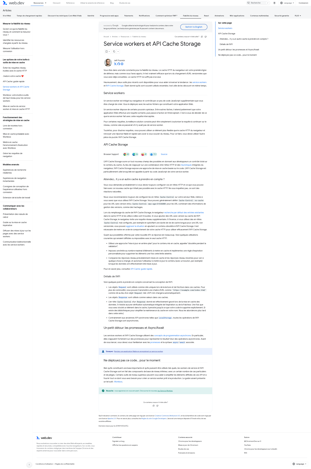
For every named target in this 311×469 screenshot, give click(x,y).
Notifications (144, 16)
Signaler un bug (118, 441)
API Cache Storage (115, 86)
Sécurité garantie (282, 16)
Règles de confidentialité (64, 464)
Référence (70, 3)
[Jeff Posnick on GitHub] (118, 65)
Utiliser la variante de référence (92, 3)
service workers (200, 82)
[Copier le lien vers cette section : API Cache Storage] (130, 144)
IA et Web (7, 16)
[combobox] (258, 3)
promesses (155, 342)
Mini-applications (237, 16)
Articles (7, 10)
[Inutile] (205, 37)
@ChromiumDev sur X (252, 441)
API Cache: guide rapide (141, 269)
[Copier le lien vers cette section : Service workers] (127, 93)
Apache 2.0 (112, 418)
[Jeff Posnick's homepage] (122, 65)
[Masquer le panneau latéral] (29, 464)
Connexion (303, 3)
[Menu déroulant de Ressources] (46, 2)
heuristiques (186, 165)
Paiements (128, 16)
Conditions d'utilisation (44, 464)
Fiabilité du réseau (190, 16)
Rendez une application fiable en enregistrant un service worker (138, 351)
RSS (245, 453)
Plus (297, 16)
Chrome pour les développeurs (190, 441)
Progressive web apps (109, 16)
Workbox (118, 382)
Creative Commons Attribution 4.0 (167, 416)
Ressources (38, 3)
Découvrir (56, 3)
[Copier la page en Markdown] (114, 51)
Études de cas (124, 3)
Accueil (106, 37)
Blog (112, 3)
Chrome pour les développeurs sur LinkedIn (260, 449)
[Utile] (202, 37)
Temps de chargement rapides (29, 16)
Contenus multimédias (259, 16)
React (206, 16)
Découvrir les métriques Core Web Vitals (65, 16)
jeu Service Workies (165, 391)
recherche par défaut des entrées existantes (184, 212)
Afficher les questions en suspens (125, 445)
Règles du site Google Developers (153, 418)
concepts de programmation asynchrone (172, 335)
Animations (219, 16)
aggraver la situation (135, 226)
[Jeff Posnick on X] (115, 65)
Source (164, 154)
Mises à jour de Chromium (188, 445)
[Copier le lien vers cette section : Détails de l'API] (122, 276)
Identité (90, 16)
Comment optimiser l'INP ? (166, 16)
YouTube (247, 445)
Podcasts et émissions (186, 453)
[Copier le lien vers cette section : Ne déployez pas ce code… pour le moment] (162, 360)
